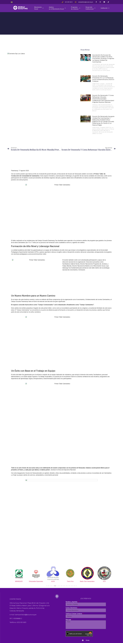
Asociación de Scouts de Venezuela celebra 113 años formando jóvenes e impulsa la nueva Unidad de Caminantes (103, 58)
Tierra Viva (70, 581)
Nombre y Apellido (72, 602)
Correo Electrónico (72, 607)
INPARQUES (19, 581)
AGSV (53, 581)
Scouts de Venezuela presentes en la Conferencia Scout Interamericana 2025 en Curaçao (103, 78)
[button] (11, 2)
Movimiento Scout (38, 8)
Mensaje (68, 619)
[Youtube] (104, 2)
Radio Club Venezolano (87, 581)
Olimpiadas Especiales (36, 581)
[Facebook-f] (96, 2)
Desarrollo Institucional (90, 8)
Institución (104, 8)
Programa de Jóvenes (74, 8)
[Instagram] (100, 2)
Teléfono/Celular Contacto (74, 613)
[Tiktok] (108, 2)
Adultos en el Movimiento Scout (56, 8)
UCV (104, 581)
